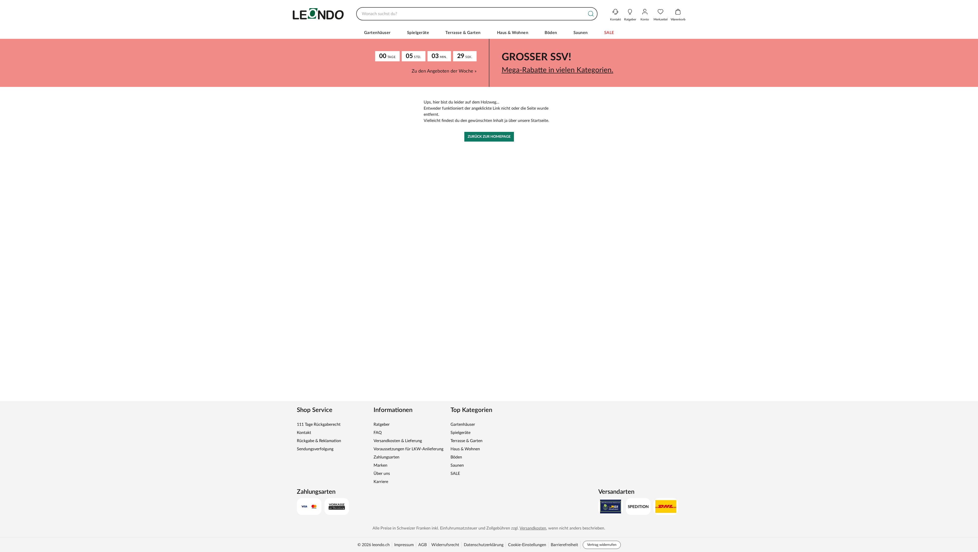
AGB (422, 545)
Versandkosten (533, 528)
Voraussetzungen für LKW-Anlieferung (408, 449)
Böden (551, 33)
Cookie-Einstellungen (527, 545)
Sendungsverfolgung (315, 449)
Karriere (381, 482)
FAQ (378, 433)
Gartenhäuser (377, 33)
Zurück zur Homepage (489, 137)
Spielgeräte (418, 33)
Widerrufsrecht (445, 545)
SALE (609, 33)
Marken (380, 465)
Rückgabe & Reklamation (319, 441)
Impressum (404, 545)
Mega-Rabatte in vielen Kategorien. (557, 70)
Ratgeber (382, 424)
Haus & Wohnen (513, 33)
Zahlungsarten (386, 457)
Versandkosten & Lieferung (398, 441)
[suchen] (591, 14)
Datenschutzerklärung (483, 545)
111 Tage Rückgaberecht (319, 424)
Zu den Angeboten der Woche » (444, 71)
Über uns (382, 473)
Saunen (581, 33)
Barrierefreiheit (564, 545)
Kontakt (304, 433)
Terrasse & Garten (463, 33)
